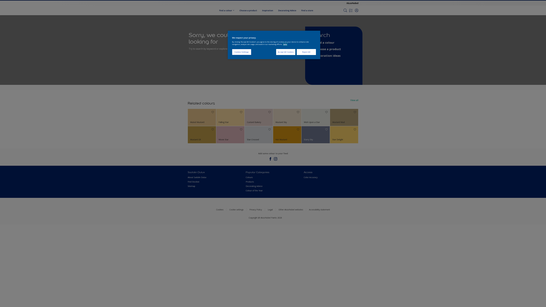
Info (285, 44)
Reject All (306, 52)
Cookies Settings (241, 52)
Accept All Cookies (286, 52)
